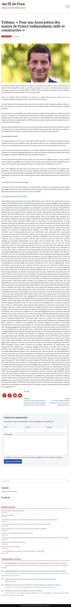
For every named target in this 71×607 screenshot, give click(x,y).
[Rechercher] (68, 481)
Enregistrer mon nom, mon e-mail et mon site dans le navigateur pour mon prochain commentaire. (33, 457)
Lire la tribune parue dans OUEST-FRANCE (14, 196)
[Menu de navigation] (68, 6)
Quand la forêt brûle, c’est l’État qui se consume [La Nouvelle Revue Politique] (24, 528)
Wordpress (47, 605)
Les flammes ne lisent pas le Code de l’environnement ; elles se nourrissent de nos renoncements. (29, 519)
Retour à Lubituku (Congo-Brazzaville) (12, 510)
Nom (6, 427)
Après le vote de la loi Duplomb (10, 546)
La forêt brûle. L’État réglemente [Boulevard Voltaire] (16, 533)
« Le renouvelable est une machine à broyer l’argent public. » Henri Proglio (23, 551)
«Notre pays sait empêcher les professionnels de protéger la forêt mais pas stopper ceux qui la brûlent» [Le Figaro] (34, 537)
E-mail (27, 427)
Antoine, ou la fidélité (7, 515)
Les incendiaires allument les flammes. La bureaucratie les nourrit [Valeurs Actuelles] (26, 524)
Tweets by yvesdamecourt (9, 491)
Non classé (16, 36)
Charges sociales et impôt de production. (13, 542)
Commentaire (8, 434)
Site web (49, 427)
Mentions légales (34, 605)
